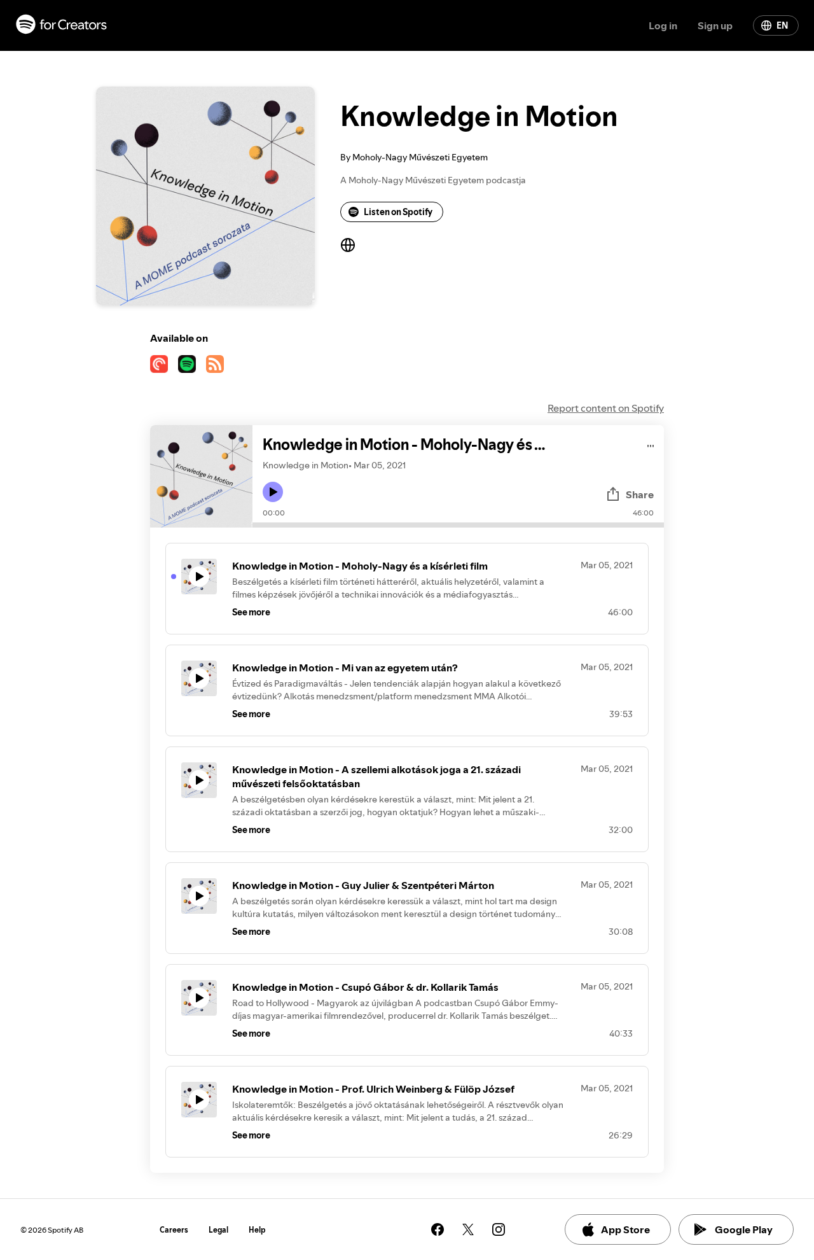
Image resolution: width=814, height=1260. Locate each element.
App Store (625, 1229)
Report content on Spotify (606, 408)
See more (251, 612)
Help (257, 1229)
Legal (218, 1229)
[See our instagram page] (498, 1229)
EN (782, 25)
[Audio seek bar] (458, 525)
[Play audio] (650, 443)
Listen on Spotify (398, 212)
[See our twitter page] (468, 1229)
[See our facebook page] (437, 1229)
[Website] (347, 245)
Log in (663, 25)
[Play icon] (273, 492)
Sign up (715, 25)
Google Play (744, 1229)
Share (640, 494)
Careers (174, 1229)
